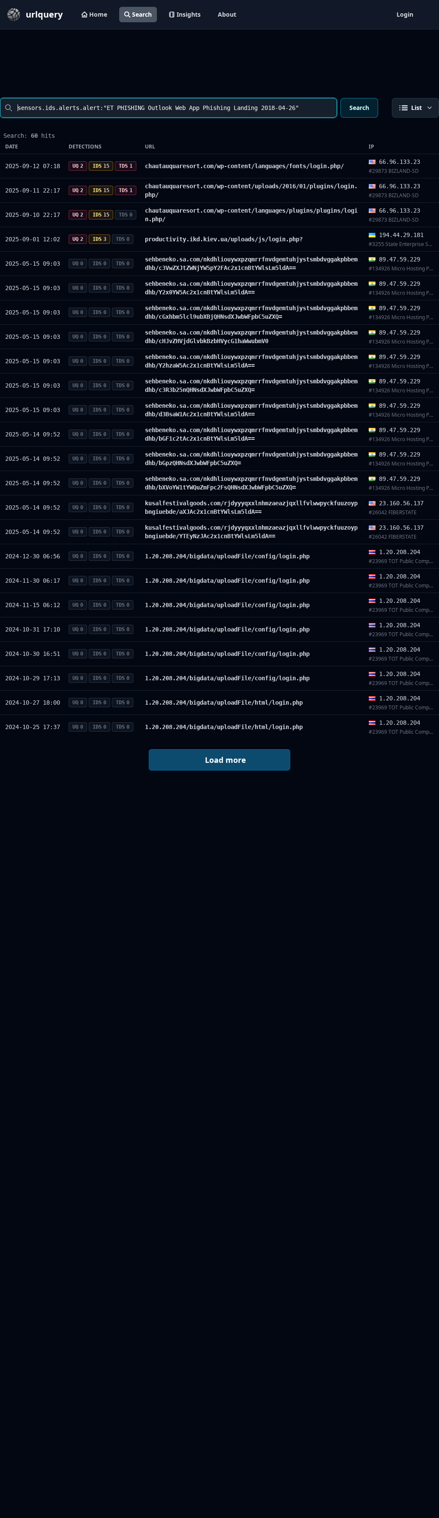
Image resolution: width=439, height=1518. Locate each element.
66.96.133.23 (399, 161)
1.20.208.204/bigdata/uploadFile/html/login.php (224, 702)
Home (98, 14)
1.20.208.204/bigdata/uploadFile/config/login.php (227, 556)
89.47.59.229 (399, 259)
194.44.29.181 (401, 234)
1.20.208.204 (399, 551)
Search (142, 14)
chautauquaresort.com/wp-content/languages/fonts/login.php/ (244, 166)
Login (405, 14)
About (227, 14)
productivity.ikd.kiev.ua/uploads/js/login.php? (224, 239)
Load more (225, 760)
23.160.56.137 (401, 503)
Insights (189, 14)
